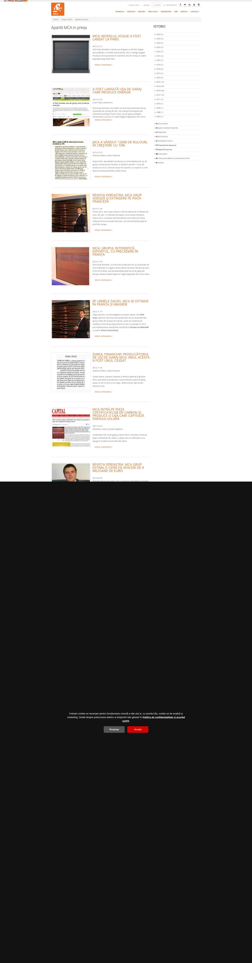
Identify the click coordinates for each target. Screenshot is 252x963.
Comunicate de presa (167, 145)
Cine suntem (163, 123)
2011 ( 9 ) (159, 99)
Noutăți (146, 5)
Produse (131, 12)
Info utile (152, 12)
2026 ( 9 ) (159, 34)
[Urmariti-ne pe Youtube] (194, 5)
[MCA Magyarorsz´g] (21, 0)
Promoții (120, 12)
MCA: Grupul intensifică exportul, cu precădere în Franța (115, 251)
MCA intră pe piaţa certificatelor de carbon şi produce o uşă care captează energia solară (118, 414)
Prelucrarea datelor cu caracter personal (173, 158)
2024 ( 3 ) (159, 43)
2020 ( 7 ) (159, 60)
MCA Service (163, 136)
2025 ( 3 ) (159, 39)
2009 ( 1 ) (159, 108)
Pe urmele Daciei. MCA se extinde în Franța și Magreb (121, 302)
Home (55, 19)
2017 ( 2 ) (159, 73)
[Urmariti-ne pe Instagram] (199, 5)
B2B (175, 12)
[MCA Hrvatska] (17, 0)
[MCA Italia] (14, 0)
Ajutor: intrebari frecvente (168, 128)
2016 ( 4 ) (159, 78)
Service (184, 12)
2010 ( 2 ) (159, 104)
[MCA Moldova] (24, 0)
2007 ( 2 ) (159, 117)
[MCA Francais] (7, 0)
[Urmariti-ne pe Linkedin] (189, 5)
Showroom (166, 12)
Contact (157, 5)
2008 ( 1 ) (159, 112)
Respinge (114, 729)
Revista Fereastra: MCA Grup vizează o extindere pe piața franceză (117, 198)
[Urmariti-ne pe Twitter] (185, 5)
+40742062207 (171, 5)
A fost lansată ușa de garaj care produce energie (117, 90)
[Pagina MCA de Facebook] (180, 5)
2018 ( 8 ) (159, 69)
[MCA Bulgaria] (19, 0)
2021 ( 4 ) (159, 56)
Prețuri (141, 12)
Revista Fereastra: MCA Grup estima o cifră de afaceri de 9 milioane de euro (118, 467)
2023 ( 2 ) (159, 47)
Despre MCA (134, 5)
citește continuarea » (103, 64)
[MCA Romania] (26, 0)
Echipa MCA (162, 154)
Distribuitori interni (165, 141)
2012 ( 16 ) (160, 95)
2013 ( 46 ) (160, 91)
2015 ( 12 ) (160, 82)
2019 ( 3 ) (159, 65)
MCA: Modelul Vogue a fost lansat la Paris (117, 37)
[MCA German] (10, 0)
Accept (137, 729)
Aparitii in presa (81, 19)
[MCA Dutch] (12, 0)
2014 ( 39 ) (160, 86)
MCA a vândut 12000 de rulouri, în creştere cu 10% (120, 143)
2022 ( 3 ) (159, 52)
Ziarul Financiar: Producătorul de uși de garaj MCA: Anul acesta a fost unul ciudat (121, 357)
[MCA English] (5, 0)
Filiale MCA (162, 132)
